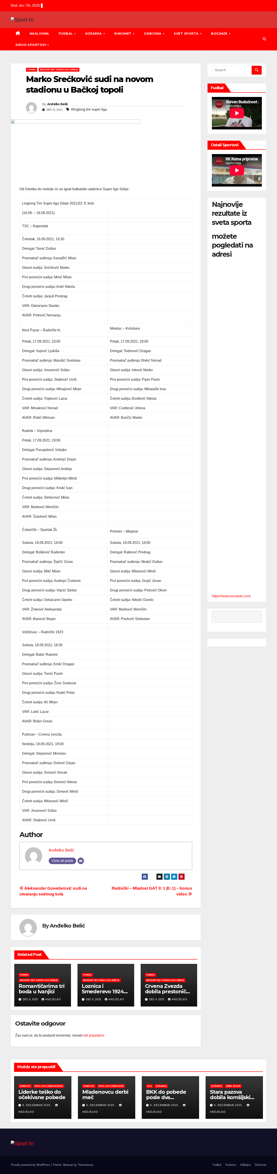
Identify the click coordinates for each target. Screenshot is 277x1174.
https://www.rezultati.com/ (231, 596)
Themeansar (85, 1164)
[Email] (80, 861)
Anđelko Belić (57, 104)
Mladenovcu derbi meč (105, 1094)
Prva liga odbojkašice (49, 1086)
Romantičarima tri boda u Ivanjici (41, 989)
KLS (149, 1086)
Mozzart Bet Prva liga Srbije (101, 980)
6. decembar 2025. (37, 1105)
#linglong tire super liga (89, 109)
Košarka (94, 33)
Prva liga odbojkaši (111, 1086)
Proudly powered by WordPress (31, 1164)
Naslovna (39, 33)
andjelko (53, 999)
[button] (264, 39)
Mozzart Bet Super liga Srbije (59, 69)
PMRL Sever (233, 1086)
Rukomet (123, 33)
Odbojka (153, 33)
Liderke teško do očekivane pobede (41, 1094)
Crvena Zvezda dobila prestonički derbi (167, 991)
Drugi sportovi (31, 45)
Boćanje (219, 33)
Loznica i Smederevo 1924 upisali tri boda (103, 991)
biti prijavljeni (94, 1035)
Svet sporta (187, 33)
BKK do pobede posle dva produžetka (166, 1097)
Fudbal (66, 33)
